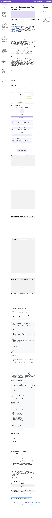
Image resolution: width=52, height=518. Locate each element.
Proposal (44, 16)
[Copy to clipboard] (34, 322)
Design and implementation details (46, 21)
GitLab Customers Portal (16, 26)
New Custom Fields (47, 17)
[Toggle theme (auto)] (43, 1)
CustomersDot (13, 31)
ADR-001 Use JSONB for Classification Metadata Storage (21, 497)
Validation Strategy (46, 23)
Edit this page (46, 4)
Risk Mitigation (45, 27)
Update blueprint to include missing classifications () (31, 502)
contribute (27, 504)
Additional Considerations (45, 19)
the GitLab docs (16, 30)
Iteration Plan (46, 22)
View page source (47, 3)
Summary (44, 11)
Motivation (44, 12)
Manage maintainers (47, 5)
